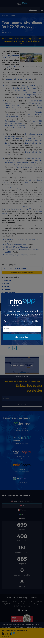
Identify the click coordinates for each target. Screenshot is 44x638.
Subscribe (22, 337)
